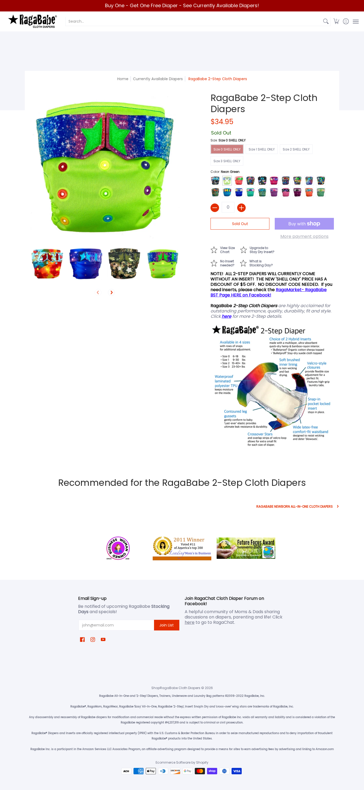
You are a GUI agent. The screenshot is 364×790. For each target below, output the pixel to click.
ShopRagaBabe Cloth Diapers (175, 688)
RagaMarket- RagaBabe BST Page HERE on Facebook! (269, 292)
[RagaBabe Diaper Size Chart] (225, 249)
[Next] (111, 292)
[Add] (241, 207)
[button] (336, 21)
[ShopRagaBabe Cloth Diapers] (32, 21)
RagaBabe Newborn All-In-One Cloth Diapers (294, 506)
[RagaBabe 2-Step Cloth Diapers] (46, 263)
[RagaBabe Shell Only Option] (225, 262)
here (190, 622)
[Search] (326, 21)
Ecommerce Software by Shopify (182, 762)
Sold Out (240, 223)
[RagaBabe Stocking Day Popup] (259, 262)
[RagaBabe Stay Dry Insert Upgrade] (260, 249)
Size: (228, 140)
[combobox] (194, 21)
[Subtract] (215, 207)
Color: (225, 171)
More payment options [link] (304, 236)
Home (122, 79)
